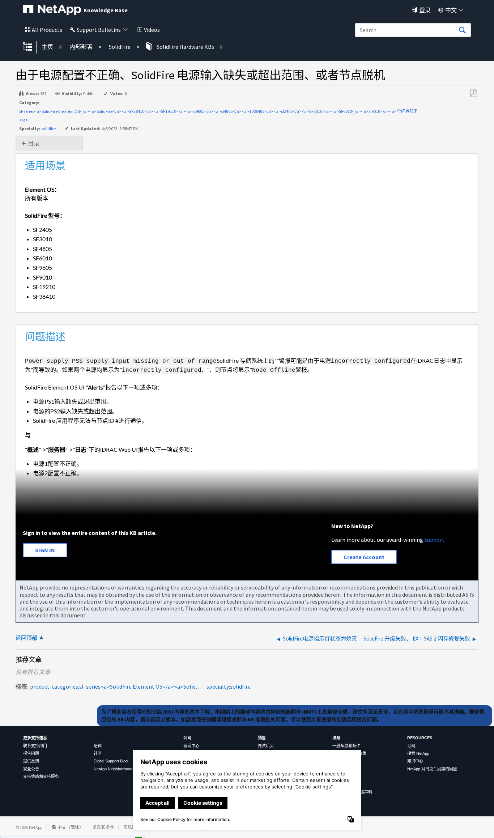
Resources (419, 738)
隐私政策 (132, 827)
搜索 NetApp (418, 753)
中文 (451, 10)
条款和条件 (103, 827)
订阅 (411, 746)
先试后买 (266, 746)
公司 (187, 738)
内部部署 (81, 46)
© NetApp (29, 827)
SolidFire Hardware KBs (185, 46)
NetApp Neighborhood (113, 769)
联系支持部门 (35, 746)
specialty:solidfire (228, 686)
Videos (152, 29)
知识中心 (415, 761)
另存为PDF (473, 93)
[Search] (462, 30)
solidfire (48, 128)
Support (434, 539)
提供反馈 (31, 761)
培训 (98, 746)
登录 (425, 10)
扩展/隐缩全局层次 (32, 47)
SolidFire (120, 46)
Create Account (364, 557)
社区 (98, 753)
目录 (33, 143)
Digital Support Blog (111, 761)
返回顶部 (26, 637)
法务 (336, 738)
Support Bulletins (99, 29)
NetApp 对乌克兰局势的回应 (432, 769)
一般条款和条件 (346, 746)
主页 (48, 46)
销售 (262, 738)
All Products (47, 29)
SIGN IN (45, 550)
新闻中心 (191, 746)
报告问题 (31, 753)
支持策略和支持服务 (41, 776)
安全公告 (31, 769)
